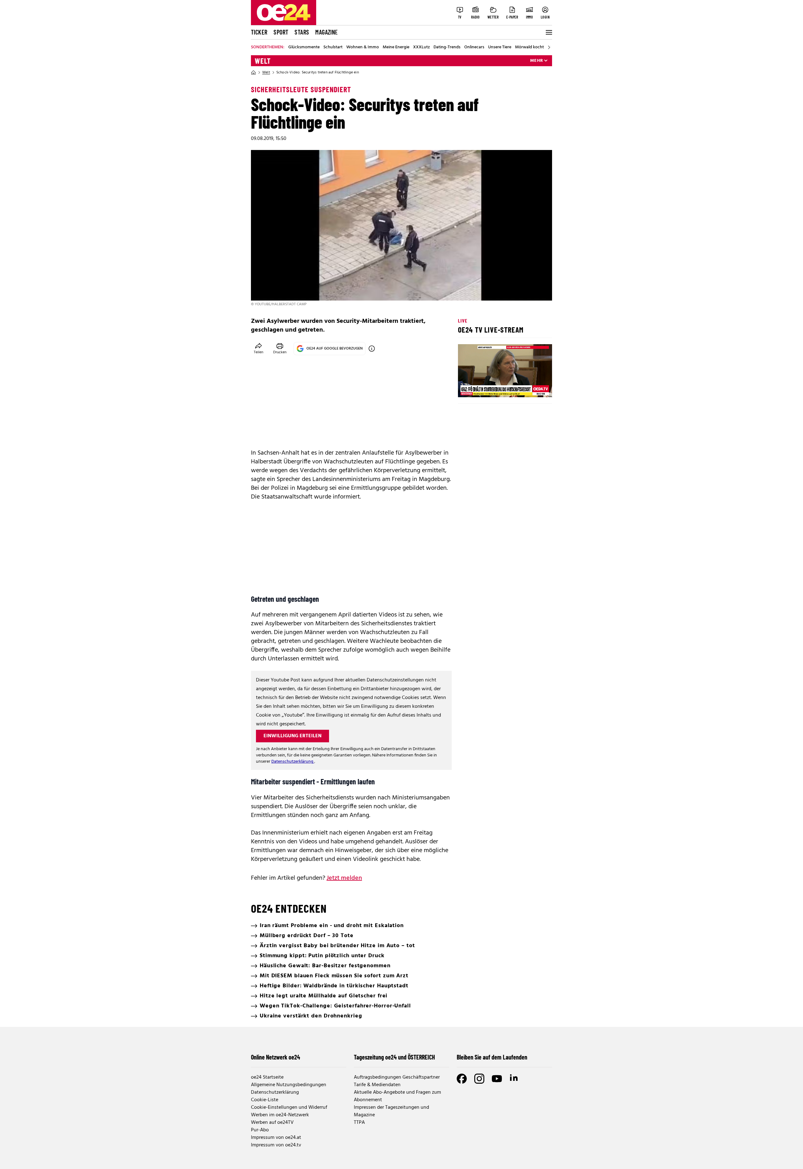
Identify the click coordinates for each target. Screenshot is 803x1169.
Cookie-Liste (264, 1100)
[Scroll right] (549, 47)
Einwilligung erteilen (292, 736)
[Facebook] (462, 1079)
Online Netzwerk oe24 (275, 1057)
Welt (263, 60)
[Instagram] (479, 1079)
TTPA (359, 1122)
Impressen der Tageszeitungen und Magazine (391, 1111)
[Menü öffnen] (548, 32)
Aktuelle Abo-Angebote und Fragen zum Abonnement (397, 1096)
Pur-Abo (260, 1130)
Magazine (326, 32)
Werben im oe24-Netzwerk (280, 1115)
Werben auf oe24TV (272, 1122)
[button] (468, 387)
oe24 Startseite (267, 1077)
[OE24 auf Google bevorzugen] (371, 348)
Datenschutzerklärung (292, 761)
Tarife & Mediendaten (377, 1085)
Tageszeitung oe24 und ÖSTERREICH (394, 1057)
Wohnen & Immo (362, 47)
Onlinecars (474, 47)
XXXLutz (421, 47)
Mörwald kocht (529, 47)
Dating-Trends (446, 47)
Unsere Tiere (499, 47)
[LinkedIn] (514, 1079)
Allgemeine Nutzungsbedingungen (288, 1085)
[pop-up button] (532, 387)
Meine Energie (396, 47)
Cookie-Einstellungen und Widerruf (289, 1107)
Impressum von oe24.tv (276, 1145)
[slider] (489, 387)
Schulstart (333, 47)
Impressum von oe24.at (276, 1138)
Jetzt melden (344, 878)
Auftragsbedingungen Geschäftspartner (397, 1077)
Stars (302, 32)
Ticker (259, 32)
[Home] (253, 72)
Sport (281, 32)
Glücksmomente (304, 47)
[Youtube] (497, 1079)
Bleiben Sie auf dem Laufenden (492, 1057)
